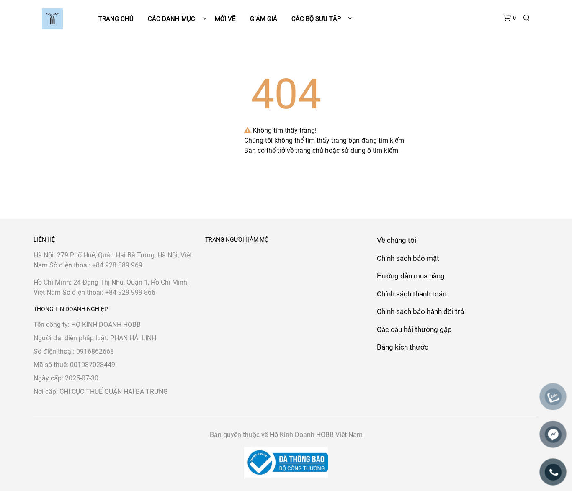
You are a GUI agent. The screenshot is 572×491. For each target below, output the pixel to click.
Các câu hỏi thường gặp (414, 329)
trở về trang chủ (300, 150)
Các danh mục (172, 19)
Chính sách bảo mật (408, 258)
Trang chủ (116, 19)
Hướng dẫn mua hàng (411, 276)
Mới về (225, 19)
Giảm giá (263, 19)
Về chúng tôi (396, 240)
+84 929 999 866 (130, 292)
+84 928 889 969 (117, 265)
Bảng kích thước (402, 347)
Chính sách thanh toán (411, 294)
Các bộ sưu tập (316, 19)
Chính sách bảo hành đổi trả (420, 311)
